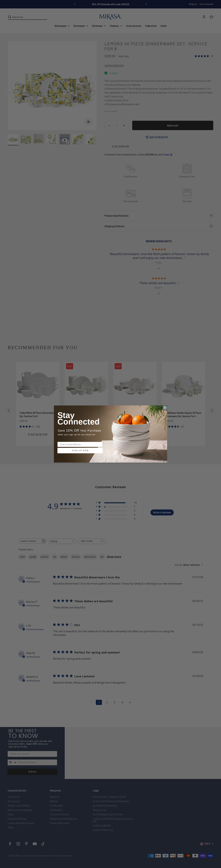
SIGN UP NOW (80, 450)
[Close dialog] (164, 407)
